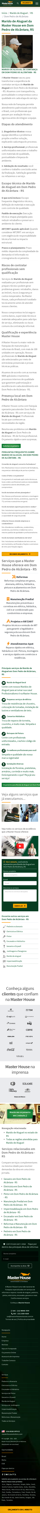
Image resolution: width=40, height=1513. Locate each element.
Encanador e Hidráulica (15, 941)
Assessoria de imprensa (10, 1356)
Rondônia (25, 1495)
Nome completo (9, 871)
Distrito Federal (7, 1487)
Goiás (26, 1487)
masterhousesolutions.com (12, 1434)
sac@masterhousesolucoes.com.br (20, 1316)
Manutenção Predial (14, 966)
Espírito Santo (18, 1487)
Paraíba (8, 1492)
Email (5, 879)
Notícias (5, 1344)
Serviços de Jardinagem (11, 1405)
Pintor (9, 936)
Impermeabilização (14, 961)
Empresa (5, 1341)
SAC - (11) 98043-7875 (20, 1311)
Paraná (28, 1492)
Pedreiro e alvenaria (14, 926)
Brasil (4, 1456)
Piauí (23, 1492)
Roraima (32, 1495)
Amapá (23, 1484)
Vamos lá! (19, 906)
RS (31, 13)
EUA (3, 1463)
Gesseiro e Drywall (13, 946)
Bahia (28, 1484)
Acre (3, 1484)
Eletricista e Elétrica (14, 931)
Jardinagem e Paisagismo (16, 951)
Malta (4, 1460)
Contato (5, 1364)
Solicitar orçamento (11, 446)
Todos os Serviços (8, 1421)
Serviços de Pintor (8, 1393)
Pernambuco (16, 1492)
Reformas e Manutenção (11, 1417)
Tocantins (9, 1500)
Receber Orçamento (19, 554)
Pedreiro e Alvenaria (9, 1381)
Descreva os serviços (11, 888)
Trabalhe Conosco (8, 1360)
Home (4, 1337)
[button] (20, 846)
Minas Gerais (6, 1490)
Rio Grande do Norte (14, 1495)
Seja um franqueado (9, 1348)
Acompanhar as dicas (19, 1266)
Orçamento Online (9, 1352)
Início (4, 13)
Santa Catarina (19, 1497)
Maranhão (32, 1487)
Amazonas (16, 1484)
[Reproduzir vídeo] (20, 846)
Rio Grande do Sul (8, 1497)
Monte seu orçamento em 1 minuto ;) (20, 1114)
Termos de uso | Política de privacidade (20, 1319)
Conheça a (20, 1303)
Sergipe (28, 1497)
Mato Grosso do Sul (18, 1490)
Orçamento (26, 3)
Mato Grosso (30, 1490)
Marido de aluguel (13, 956)
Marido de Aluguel (19, 13)
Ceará (33, 1484)
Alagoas (9, 1484)
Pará (3, 1492)
